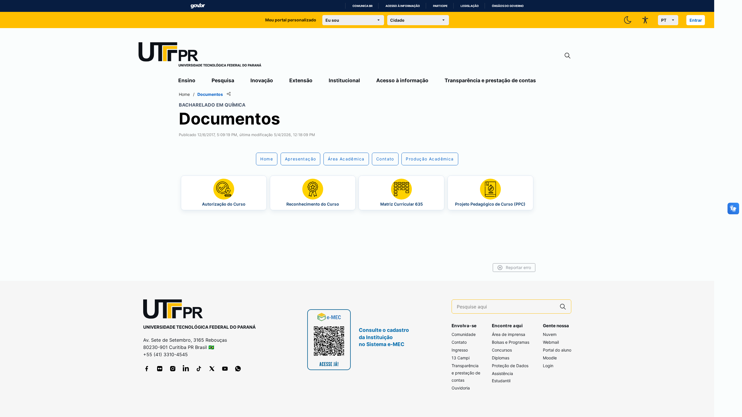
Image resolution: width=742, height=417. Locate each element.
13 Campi (461, 357)
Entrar (696, 20)
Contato (459, 342)
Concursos (502, 350)
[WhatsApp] (237, 368)
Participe (440, 6)
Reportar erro (518, 267)
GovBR (197, 6)
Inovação (261, 80)
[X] (211, 368)
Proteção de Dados (510, 365)
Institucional (344, 80)
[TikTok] (198, 368)
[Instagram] (172, 368)
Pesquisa (223, 80)
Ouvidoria (461, 387)
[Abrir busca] (567, 55)
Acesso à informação (402, 6)
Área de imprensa (508, 334)
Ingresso (460, 350)
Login (548, 365)
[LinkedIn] (185, 368)
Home (184, 94)
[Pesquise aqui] (563, 306)
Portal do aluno (557, 350)
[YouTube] (224, 368)
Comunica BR (362, 6)
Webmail (551, 342)
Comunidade (464, 334)
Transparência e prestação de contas (490, 80)
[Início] (200, 55)
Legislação (470, 6)
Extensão (300, 80)
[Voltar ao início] (175, 310)
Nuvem (549, 334)
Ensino (186, 80)
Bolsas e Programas (510, 342)
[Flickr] (159, 368)
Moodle (550, 357)
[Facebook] (146, 368)
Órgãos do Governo (508, 6)
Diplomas (500, 357)
